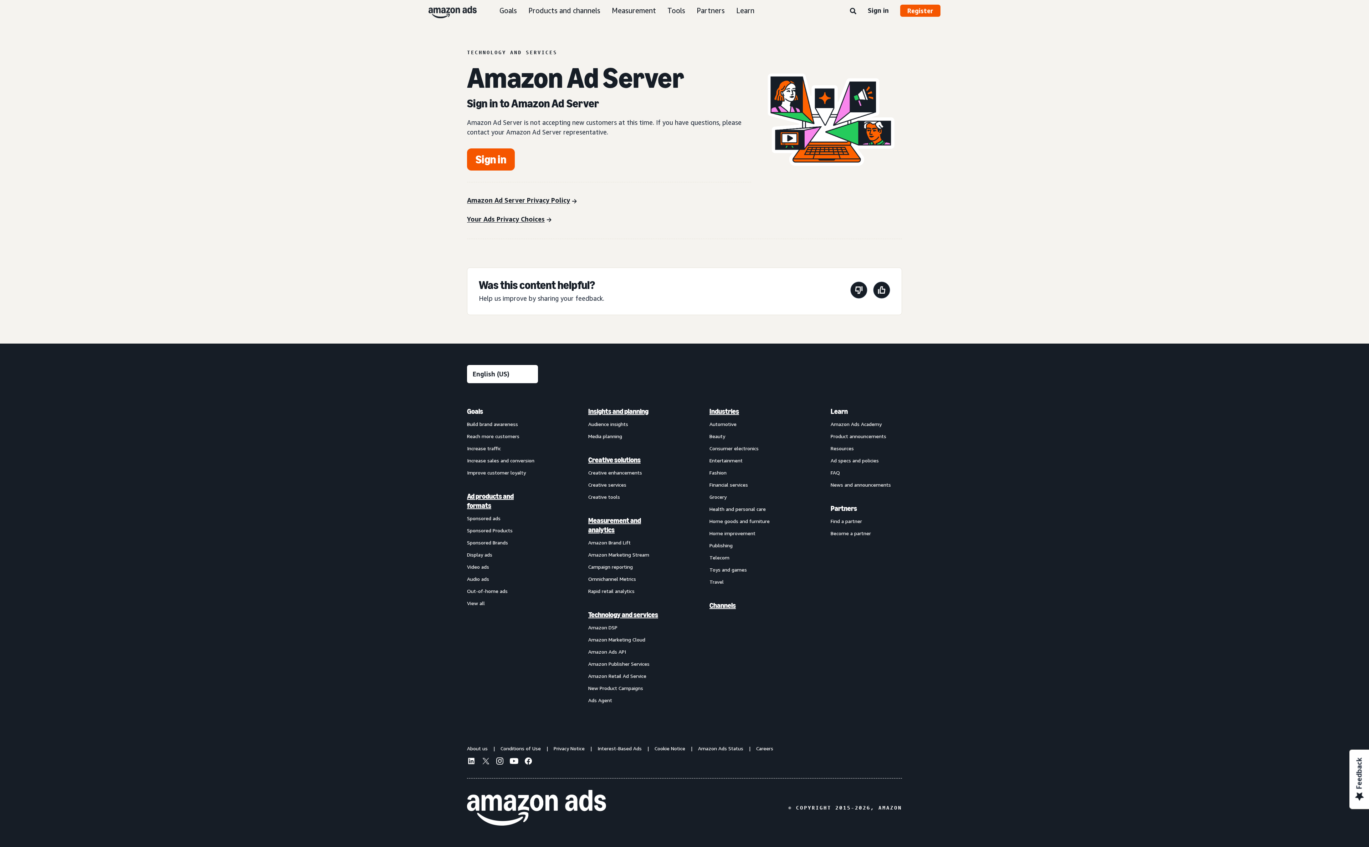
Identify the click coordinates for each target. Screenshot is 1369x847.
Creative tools (604, 497)
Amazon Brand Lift (609, 542)
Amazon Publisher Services (619, 664)
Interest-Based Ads (620, 748)
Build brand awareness (492, 424)
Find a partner (846, 521)
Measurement (634, 10)
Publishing (721, 545)
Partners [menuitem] (844, 508)
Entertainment (726, 460)
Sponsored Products (490, 530)
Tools (676, 10)
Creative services (607, 485)
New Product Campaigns (615, 688)
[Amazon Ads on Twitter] (485, 761)
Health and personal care (737, 509)
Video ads (478, 567)
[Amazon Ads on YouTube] (514, 762)
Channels (722, 605)
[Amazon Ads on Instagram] (500, 762)
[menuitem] (502, 555)
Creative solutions (614, 460)
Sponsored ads (484, 518)
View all (476, 603)
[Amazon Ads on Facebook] (528, 762)
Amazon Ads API (607, 652)
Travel (716, 582)
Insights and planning (618, 411)
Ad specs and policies (855, 460)
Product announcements (858, 436)
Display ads (479, 555)
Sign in (878, 10)
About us (477, 748)
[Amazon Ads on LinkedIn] (471, 762)
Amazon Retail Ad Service (617, 676)
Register (920, 11)
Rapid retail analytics (611, 591)
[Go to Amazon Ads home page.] (536, 808)
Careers (764, 748)
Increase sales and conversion (500, 460)
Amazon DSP (602, 627)
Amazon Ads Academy (856, 424)
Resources (842, 448)
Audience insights (608, 424)
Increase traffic (484, 448)
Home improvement (732, 533)
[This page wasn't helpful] (858, 291)
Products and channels (564, 10)
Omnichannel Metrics (612, 579)
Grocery (718, 497)
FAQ (835, 473)
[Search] (853, 11)
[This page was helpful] (881, 291)
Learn (745, 10)
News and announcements (861, 485)
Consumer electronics (734, 448)
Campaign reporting (610, 567)
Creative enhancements (615, 473)
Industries (724, 411)
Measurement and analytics (614, 525)
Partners (711, 10)
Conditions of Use (521, 748)
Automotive (723, 424)
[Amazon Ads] (447, 10)
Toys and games (728, 570)
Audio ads (478, 579)
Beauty (717, 436)
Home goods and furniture (739, 521)
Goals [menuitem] (475, 411)
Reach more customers (493, 436)
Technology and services (623, 614)
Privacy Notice (569, 748)
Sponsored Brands (487, 542)
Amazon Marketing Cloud (616, 639)
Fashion (718, 473)
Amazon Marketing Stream (618, 555)
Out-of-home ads (487, 591)
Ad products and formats (490, 501)
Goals (508, 10)
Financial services (728, 485)
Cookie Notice (670, 748)
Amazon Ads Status (720, 748)
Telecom (719, 557)
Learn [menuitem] (839, 411)
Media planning (605, 436)
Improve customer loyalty (496, 473)
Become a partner (851, 533)
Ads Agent (600, 700)
